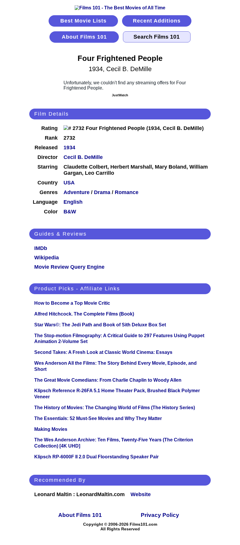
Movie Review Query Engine (69, 267)
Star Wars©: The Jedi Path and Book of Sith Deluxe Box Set (100, 324)
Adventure (77, 192)
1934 (69, 147)
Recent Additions (157, 21)
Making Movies (50, 429)
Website (141, 494)
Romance (126, 192)
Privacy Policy (160, 515)
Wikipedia (46, 257)
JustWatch (120, 95)
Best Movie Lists (83, 21)
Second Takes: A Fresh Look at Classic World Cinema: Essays (103, 352)
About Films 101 (84, 37)
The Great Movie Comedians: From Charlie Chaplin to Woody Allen (107, 380)
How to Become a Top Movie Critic (72, 303)
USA (69, 183)
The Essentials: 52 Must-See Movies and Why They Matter (98, 418)
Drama (102, 192)
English (73, 202)
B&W (70, 212)
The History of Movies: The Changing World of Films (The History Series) (114, 407)
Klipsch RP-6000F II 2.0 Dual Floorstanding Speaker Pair (96, 456)
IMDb (40, 248)
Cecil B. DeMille (83, 157)
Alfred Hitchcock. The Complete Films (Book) (84, 313)
